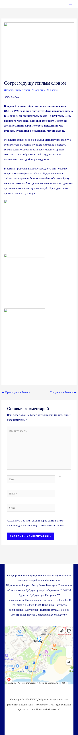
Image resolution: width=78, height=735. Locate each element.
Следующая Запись (63, 392)
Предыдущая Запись (16, 392)
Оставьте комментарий (17, 90)
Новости (38, 90)
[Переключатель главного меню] (70, 4)
